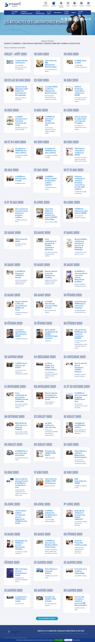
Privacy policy (76, 640)
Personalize (68, 640)
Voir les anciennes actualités (47, 618)
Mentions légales (23, 638)
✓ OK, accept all (58, 640)
